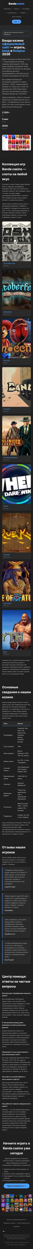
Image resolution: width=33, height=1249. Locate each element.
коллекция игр (12, 12)
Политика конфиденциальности (16, 1219)
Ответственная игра (23, 1223)
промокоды (7, 8)
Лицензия (17, 1226)
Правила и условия (9, 1223)
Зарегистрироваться (15, 1186)
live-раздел (26, 8)
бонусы (16, 8)
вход (15, 21)
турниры (23, 12)
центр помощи (16, 16)
